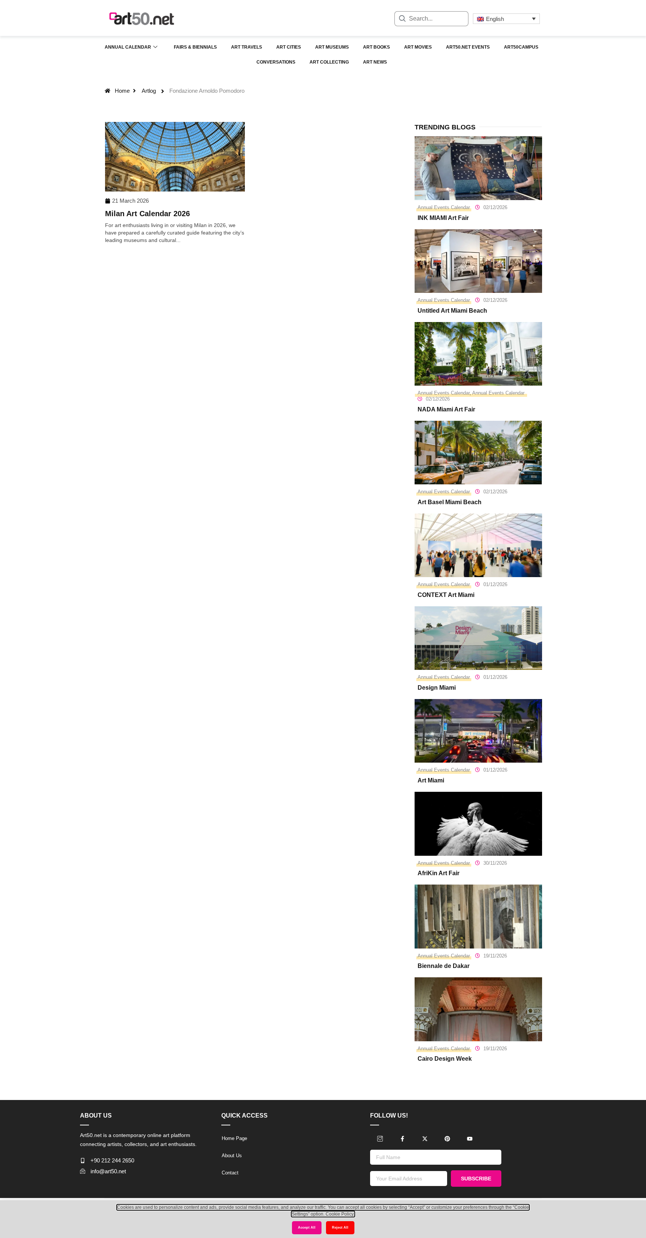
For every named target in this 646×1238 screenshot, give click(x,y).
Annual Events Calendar (444, 207)
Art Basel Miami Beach (450, 502)
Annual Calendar (128, 47)
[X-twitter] (425, 1139)
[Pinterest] (447, 1139)
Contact (230, 1173)
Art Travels (246, 47)
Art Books (376, 47)
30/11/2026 (495, 863)
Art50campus (521, 47)
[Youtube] (470, 1139)
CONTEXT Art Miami (446, 595)
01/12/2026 (495, 584)
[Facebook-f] (402, 1139)
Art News (375, 62)
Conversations (275, 62)
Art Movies (418, 47)
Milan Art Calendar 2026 (147, 213)
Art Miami (431, 780)
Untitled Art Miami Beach (452, 310)
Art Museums (332, 47)
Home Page (234, 1138)
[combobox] (431, 18)
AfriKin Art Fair (438, 873)
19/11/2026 (495, 956)
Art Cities (288, 47)
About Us (232, 1155)
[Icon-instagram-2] (380, 1139)
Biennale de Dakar (444, 966)
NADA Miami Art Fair (446, 409)
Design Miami (437, 687)
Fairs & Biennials (195, 47)
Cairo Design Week (445, 1058)
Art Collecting (329, 62)
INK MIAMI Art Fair (443, 218)
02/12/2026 (495, 207)
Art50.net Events (468, 47)
